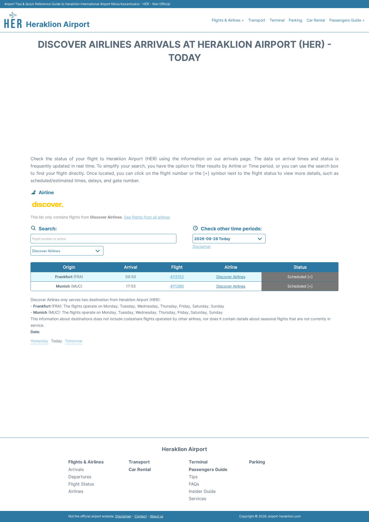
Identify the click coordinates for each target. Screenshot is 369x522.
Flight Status (81, 484)
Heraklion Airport (58, 24)
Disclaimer (123, 516)
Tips (193, 476)
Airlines (75, 491)
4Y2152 (177, 276)
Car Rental (316, 20)
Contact (141, 516)
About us (156, 516)
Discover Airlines (230, 276)
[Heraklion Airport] (13, 20)
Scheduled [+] (300, 276)
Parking (295, 20)
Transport (256, 20)
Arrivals (76, 469)
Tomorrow (73, 341)
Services (197, 498)
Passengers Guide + (347, 20)
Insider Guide (202, 491)
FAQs (194, 484)
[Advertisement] (184, 112)
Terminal (277, 20)
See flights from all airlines (147, 217)
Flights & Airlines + (228, 20)
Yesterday (39, 341)
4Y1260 (177, 286)
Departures (79, 476)
